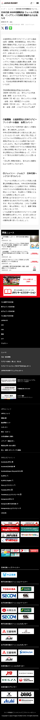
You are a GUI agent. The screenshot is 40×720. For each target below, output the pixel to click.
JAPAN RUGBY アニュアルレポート (12, 371)
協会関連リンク (5, 423)
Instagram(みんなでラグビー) (10, 508)
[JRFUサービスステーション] (20, 291)
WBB (22, 24)
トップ (3, 9)
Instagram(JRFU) (6, 499)
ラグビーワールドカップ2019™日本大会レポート (16, 366)
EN (33, 3)
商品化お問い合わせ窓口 (8, 445)
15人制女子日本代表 (7, 316)
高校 (2, 334)
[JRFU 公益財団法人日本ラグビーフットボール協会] (9, 3)
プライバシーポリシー (30, 712)
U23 (2, 325)
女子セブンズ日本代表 (7, 311)
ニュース (10, 9)
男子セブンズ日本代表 (7, 307)
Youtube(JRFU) (6, 490)
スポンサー (4, 427)
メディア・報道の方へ (7, 441)
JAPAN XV (4, 320)
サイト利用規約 (8, 712)
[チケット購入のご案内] (20, 280)
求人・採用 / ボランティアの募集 (11, 450)
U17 (2, 339)
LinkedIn (3, 513)
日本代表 (3, 24)
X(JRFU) (3, 476)
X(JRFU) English (6, 480)
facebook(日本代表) (7, 466)
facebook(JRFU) (6, 462)
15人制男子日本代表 (14, 24)
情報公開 (3, 418)
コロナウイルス (29, 24)
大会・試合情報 (5, 357)
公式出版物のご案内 (7, 436)
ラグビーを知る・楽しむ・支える (11, 361)
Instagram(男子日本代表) (8, 504)
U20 (2, 329)
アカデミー (4, 343)
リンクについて (18, 712)
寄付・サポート (5, 432)
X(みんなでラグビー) (7, 485)
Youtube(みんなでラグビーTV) (10, 494)
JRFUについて (5, 413)
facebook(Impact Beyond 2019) (11, 471)
